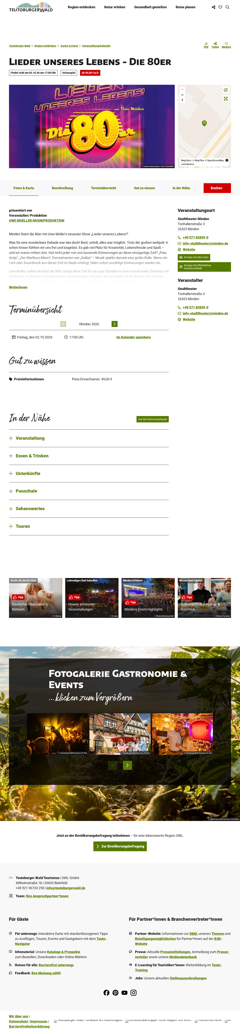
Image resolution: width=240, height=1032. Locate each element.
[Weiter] (115, 324)
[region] (204, 126)
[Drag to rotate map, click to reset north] (182, 100)
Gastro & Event (69, 45)
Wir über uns (18, 1016)
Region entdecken (81, 7)
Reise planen (185, 7)
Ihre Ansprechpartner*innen (47, 896)
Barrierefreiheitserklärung (29, 1026)
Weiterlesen (18, 287)
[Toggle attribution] (227, 160)
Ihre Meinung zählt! (46, 973)
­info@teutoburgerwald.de (65, 888)
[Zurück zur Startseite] (31, 7)
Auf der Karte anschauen (152, 419)
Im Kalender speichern (133, 337)
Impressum (38, 1021)
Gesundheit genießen (150, 7)
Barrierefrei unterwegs (56, 965)
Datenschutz (18, 1021)
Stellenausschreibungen (188, 978)
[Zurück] (63, 324)
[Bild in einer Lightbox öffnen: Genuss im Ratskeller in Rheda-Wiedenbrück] (119, 734)
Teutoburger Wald (19, 45)
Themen (218, 934)
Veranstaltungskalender (96, 45)
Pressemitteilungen (175, 952)
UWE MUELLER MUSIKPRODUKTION (36, 220)
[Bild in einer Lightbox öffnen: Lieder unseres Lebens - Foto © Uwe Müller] (92, 126)
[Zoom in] (182, 89)
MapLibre (186, 160)
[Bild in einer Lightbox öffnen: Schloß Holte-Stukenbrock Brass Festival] (57, 734)
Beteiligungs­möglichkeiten (155, 939)
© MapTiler (198, 160)
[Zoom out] (182, 95)
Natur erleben (114, 7)
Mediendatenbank (183, 957)
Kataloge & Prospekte (63, 952)
